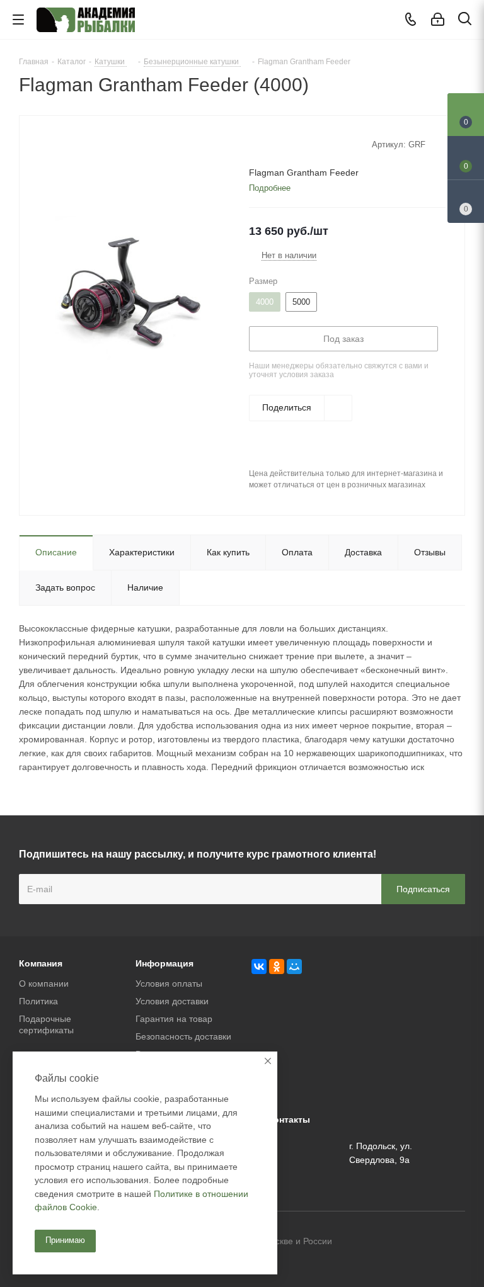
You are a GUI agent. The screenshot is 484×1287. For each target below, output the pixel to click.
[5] (303, 144)
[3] (279, 144)
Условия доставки (172, 1001)
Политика (38, 1001)
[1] (255, 144)
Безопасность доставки (183, 1036)
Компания (40, 963)
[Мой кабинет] (437, 19)
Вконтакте (392, 1242)
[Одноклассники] (276, 966)
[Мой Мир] (294, 966)
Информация (164, 963)
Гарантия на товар (173, 1019)
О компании (44, 983)
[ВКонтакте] (259, 966)
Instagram (455, 1242)
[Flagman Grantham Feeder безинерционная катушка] (131, 291)
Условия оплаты (168, 983)
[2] (267, 144)
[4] (291, 144)
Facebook (424, 1242)
